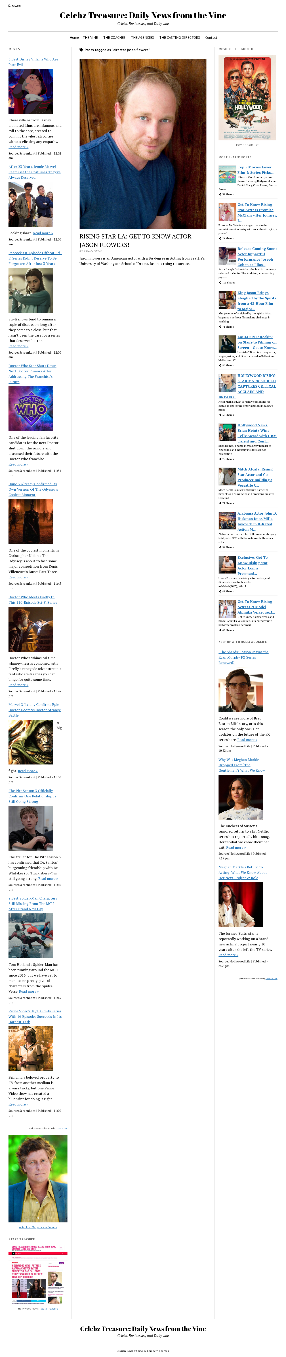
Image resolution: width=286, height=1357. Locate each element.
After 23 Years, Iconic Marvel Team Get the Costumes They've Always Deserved (34, 172)
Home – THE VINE (84, 37)
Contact (211, 37)
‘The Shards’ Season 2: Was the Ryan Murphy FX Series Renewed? (244, 657)
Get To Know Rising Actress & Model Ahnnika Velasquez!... (256, 607)
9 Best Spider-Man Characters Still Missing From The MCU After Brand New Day (32, 903)
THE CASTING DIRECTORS (179, 37)
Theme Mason (61, 1128)
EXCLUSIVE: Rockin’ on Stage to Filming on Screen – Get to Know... (257, 342)
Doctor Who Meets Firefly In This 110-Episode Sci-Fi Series (32, 600)
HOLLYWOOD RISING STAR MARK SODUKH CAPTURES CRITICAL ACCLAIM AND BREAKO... (247, 386)
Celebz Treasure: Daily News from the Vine (143, 15)
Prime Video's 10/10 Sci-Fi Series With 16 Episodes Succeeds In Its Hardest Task (35, 1016)
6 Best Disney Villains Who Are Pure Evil (33, 62)
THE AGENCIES (142, 37)
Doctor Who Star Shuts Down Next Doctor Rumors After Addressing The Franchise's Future (32, 373)
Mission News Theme (129, 1351)
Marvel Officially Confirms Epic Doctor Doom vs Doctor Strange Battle (34, 710)
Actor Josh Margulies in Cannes (38, 1227)
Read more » (18, 146)
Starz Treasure (49, 1308)
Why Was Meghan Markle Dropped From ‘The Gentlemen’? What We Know (242, 765)
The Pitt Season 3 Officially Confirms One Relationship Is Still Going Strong (32, 796)
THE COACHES (114, 37)
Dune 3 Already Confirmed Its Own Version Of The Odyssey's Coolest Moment (33, 489)
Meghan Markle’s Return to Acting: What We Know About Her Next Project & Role (243, 872)
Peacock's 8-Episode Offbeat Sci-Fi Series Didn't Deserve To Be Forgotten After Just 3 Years (35, 258)
